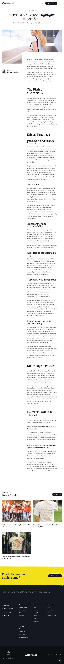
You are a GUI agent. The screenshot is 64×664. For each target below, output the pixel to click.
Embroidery (22, 610)
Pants (35, 615)
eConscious (52, 68)
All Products (36, 621)
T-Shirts (35, 607)
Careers (21, 640)
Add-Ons (21, 615)
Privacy (7, 658)
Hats (34, 618)
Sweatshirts (36, 613)
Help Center (51, 610)
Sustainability (22, 634)
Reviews (50, 613)
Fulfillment (22, 613)
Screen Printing (23, 607)
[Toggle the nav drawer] (60, 2)
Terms (3, 658)
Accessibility (11, 658)
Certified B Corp (23, 637)
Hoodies (35, 610)
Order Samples (52, 615)
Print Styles (22, 631)
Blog (49, 607)
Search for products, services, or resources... (26, 591)
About (20, 628)
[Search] (42, 3)
